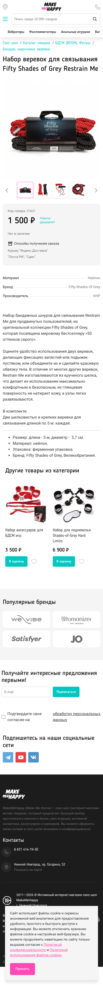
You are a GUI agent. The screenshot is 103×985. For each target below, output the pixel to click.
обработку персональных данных (76, 716)
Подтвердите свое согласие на (53, 716)
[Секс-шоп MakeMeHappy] (51, 6)
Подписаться (66, 692)
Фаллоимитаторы (42, 32)
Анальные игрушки (75, 32)
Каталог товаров (36, 43)
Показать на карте (28, 870)
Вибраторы (16, 32)
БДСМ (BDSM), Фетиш (72, 43)
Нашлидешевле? (47, 220)
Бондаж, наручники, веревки (26, 49)
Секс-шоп (10, 43)
